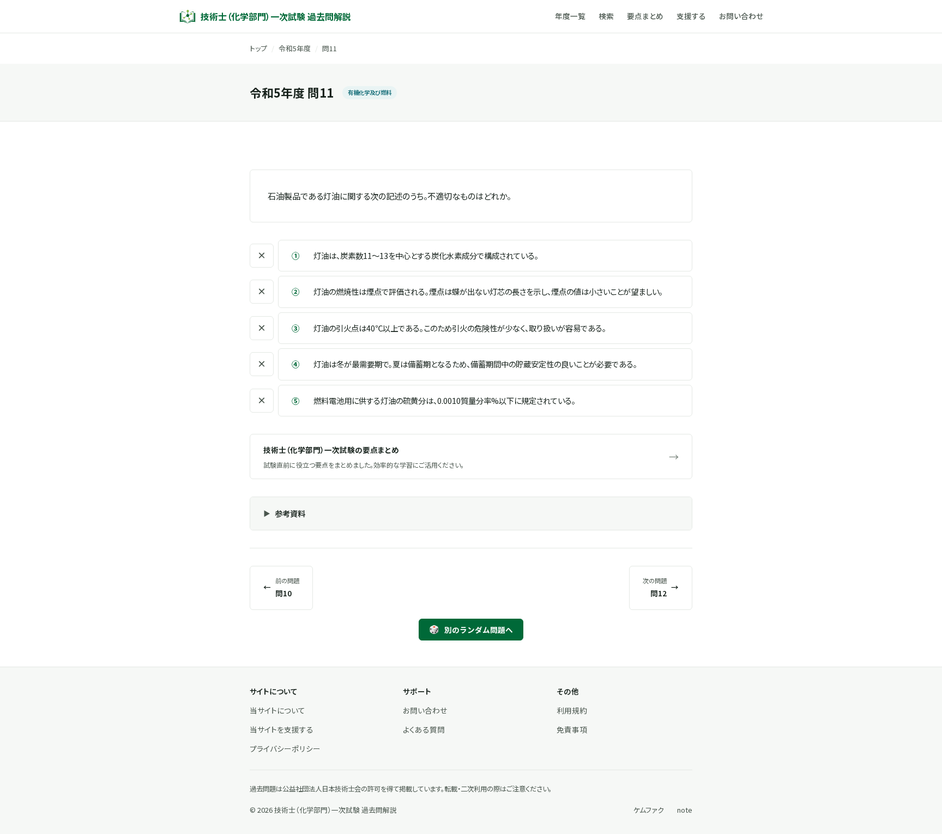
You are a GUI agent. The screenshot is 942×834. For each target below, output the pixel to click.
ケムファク (648, 810)
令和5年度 (295, 48)
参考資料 (290, 513)
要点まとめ (645, 15)
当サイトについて (277, 710)
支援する (691, 15)
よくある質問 (424, 729)
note (684, 810)
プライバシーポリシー (285, 748)
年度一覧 (570, 15)
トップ (258, 48)
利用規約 (572, 710)
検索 (606, 15)
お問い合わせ (741, 15)
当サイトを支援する (281, 729)
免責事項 (572, 729)
